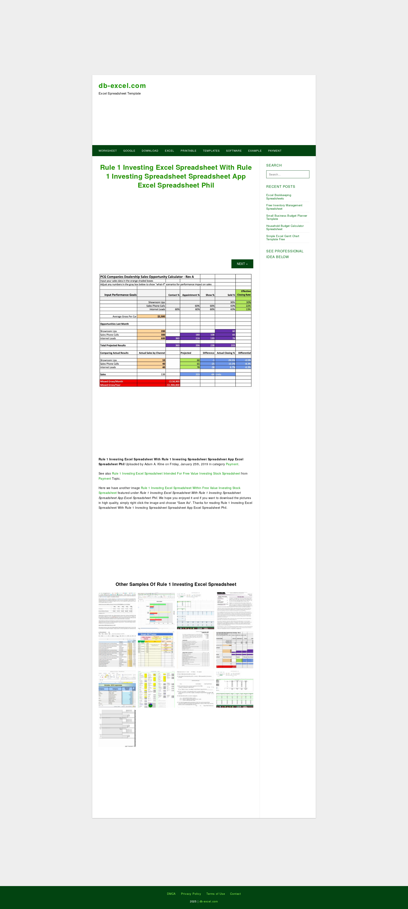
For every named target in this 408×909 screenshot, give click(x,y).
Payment (275, 150)
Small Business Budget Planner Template (286, 217)
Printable (189, 150)
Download (150, 150)
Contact (235, 894)
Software (234, 150)
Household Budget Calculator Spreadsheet (285, 227)
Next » (242, 264)
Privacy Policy (191, 894)
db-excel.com (122, 85)
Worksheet (108, 150)
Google (129, 150)
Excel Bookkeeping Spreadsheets (278, 196)
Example (255, 150)
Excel (169, 150)
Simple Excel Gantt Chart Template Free (282, 237)
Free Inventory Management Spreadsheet (284, 207)
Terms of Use (215, 894)
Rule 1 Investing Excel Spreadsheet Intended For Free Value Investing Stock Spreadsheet (176, 473)
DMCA (171, 894)
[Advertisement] (204, 39)
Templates (211, 150)
